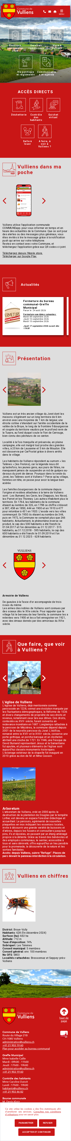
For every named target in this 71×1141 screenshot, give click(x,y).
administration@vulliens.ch (18, 1042)
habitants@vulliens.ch (15, 1088)
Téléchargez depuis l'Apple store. (22, 253)
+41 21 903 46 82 (12, 1092)
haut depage (64, 1019)
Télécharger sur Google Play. (19, 256)
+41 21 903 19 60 (12, 1045)
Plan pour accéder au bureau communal (26, 1049)
